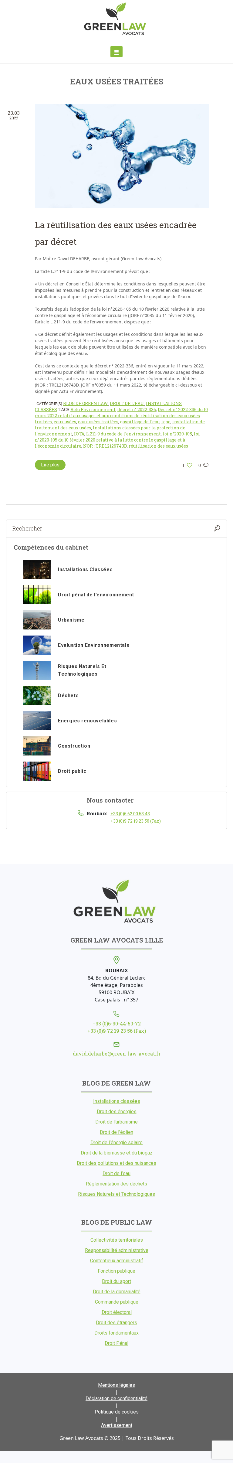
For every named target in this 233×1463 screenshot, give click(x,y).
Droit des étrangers (116, 1322)
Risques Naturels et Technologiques (116, 1194)
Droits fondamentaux (116, 1333)
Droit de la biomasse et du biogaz (117, 1153)
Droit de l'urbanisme (116, 1122)
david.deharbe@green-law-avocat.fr (116, 1053)
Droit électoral (117, 1312)
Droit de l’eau (116, 1173)
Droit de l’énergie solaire (116, 1142)
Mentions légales (116, 1385)
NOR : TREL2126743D (105, 446)
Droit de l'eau (127, 403)
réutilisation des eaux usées (158, 446)
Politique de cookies (117, 1412)
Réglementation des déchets (116, 1184)
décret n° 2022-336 (136, 409)
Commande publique (116, 1302)
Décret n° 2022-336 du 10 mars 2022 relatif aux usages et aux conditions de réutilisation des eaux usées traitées (121, 416)
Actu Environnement (93, 409)
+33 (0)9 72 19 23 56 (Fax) (135, 821)
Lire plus (50, 465)
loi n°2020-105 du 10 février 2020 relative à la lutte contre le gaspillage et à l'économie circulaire (117, 440)
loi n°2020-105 (177, 434)
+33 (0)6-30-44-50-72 (117, 1023)
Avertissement (116, 1425)
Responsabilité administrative (116, 1250)
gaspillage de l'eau (140, 422)
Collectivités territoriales (116, 1240)
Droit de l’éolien (116, 1132)
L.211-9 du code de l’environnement (123, 434)
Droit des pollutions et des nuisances (116, 1163)
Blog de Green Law (85, 403)
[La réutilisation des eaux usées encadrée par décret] (122, 156)
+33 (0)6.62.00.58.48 (130, 814)
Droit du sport (116, 1281)
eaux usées (65, 422)
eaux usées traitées (98, 422)
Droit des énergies (117, 1111)
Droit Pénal (116, 1343)
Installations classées (116, 1101)
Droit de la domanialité (116, 1291)
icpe (166, 422)
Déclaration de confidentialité (116, 1398)
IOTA (79, 434)
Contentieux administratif (116, 1261)
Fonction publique (116, 1271)
